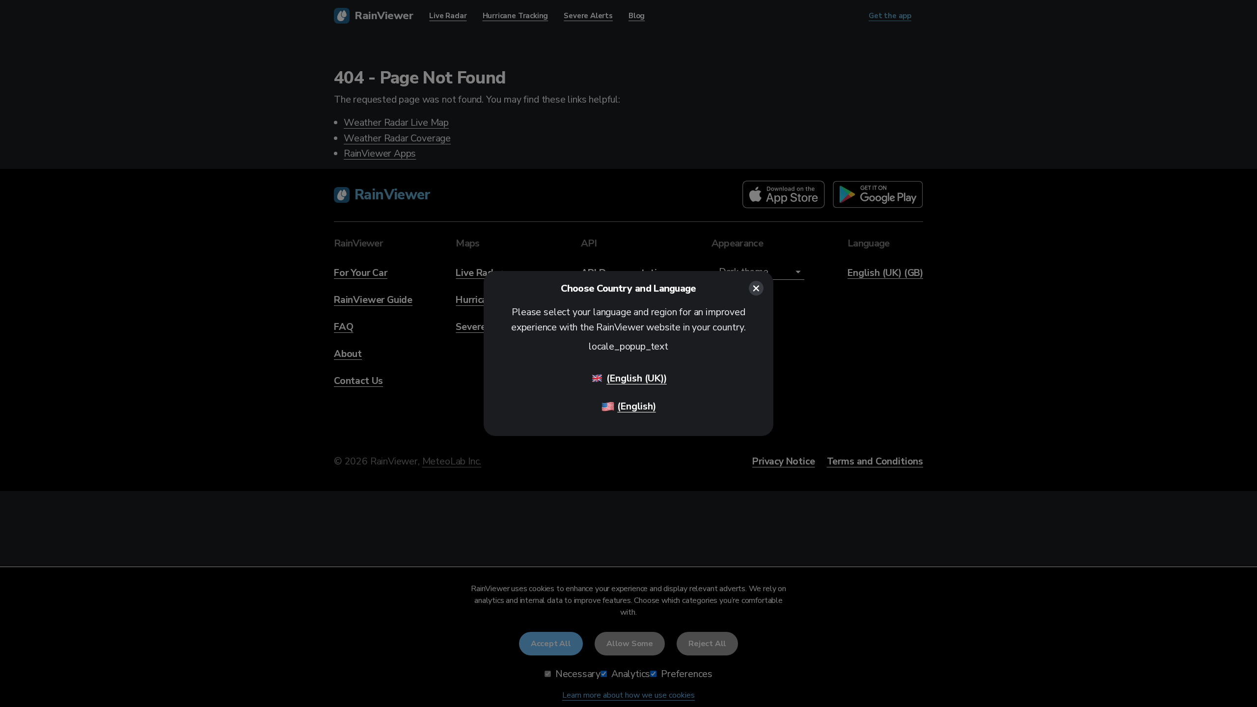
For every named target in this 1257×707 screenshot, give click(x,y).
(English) (636, 406)
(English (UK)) (636, 378)
